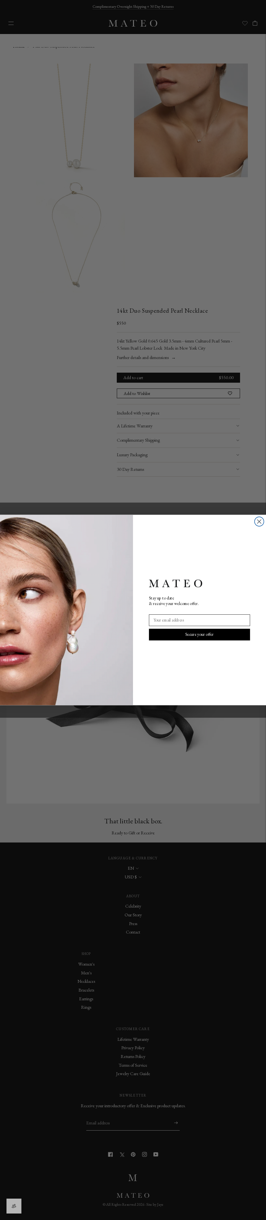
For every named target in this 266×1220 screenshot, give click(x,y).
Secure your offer (199, 634)
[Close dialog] (259, 521)
